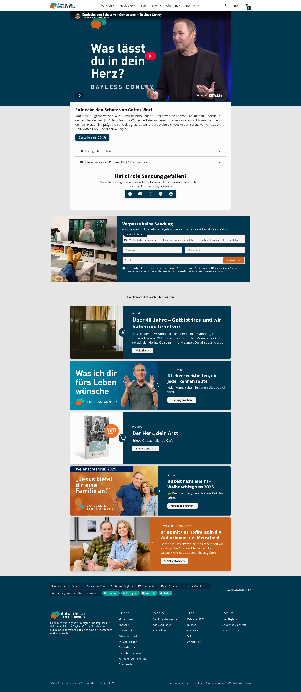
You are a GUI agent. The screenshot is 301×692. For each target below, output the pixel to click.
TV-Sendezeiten (147, 586)
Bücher (191, 625)
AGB (229, 683)
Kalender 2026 (195, 619)
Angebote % (194, 641)
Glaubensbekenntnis (234, 625)
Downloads (92, 593)
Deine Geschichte (171, 586)
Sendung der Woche (165, 619)
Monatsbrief (59, 586)
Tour (144, 5)
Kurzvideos (159, 630)
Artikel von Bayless (122, 586)
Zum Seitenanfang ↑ (239, 589)
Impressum (175, 683)
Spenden (191, 5)
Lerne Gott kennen (198, 586)
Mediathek (126, 5)
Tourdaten (233, 239)
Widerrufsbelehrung (242, 683)
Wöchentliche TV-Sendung (142, 239)
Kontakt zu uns (230, 630)
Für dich (106, 5)
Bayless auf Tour (96, 586)
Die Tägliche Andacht (211, 239)
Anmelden (233, 260)
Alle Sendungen (162, 625)
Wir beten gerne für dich (66, 593)
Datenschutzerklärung (208, 268)
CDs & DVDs (194, 630)
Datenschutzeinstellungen (193, 683)
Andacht (76, 586)
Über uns (172, 5)
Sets (189, 636)
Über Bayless (229, 619)
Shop (155, 5)
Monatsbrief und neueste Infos (178, 239)
